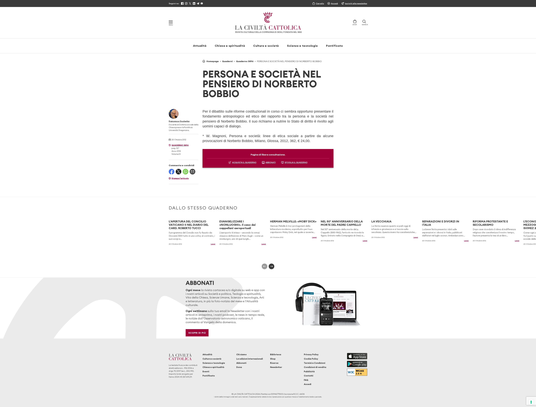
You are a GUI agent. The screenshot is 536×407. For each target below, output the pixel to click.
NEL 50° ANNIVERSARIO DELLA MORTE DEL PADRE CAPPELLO (342, 223)
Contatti (308, 375)
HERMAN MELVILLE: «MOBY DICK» (293, 221)
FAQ (306, 380)
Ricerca (274, 363)
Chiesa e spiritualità (230, 45)
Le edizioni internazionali (249, 358)
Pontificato (334, 45)
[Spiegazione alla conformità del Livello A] (357, 372)
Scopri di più (197, 332)
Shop (273, 358)
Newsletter (276, 367)
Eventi (206, 371)
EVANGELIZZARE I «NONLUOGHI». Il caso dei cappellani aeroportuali (237, 225)
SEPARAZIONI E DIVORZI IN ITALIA (440, 223)
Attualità (199, 45)
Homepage (212, 61)
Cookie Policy (311, 358)
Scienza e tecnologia (302, 45)
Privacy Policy (311, 354)
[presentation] (264, 266)
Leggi (213, 244)
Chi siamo (241, 354)
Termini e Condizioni (314, 363)
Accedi (307, 384)
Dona (239, 367)
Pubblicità (309, 371)
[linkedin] (194, 3)
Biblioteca (275, 354)
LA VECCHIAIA (381, 221)
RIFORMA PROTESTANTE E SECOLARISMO (490, 223)
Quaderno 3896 (244, 61)
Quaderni (227, 61)
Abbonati (241, 363)
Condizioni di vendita (315, 367)
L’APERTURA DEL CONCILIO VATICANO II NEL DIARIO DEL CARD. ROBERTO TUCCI (188, 225)
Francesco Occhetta (179, 121)
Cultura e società (266, 45)
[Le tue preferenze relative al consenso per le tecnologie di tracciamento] (531, 402)
